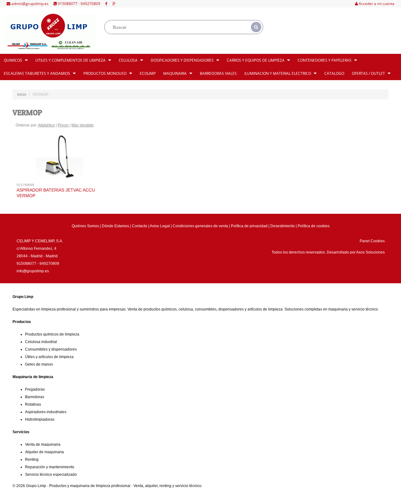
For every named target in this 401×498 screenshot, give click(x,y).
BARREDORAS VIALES (218, 73)
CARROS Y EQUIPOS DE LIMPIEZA (255, 60)
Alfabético (46, 125)
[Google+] (114, 4)
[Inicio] (50, 31)
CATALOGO (334, 73)
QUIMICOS (13, 60)
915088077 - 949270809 (78, 3)
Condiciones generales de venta (200, 226)
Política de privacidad (249, 226)
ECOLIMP (148, 73)
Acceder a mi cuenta (376, 3)
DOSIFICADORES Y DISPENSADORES (182, 60)
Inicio (21, 94)
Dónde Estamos (115, 226)
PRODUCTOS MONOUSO (105, 73)
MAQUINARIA (175, 73)
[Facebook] (106, 4)
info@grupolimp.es (33, 271)
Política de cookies (314, 226)
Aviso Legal (160, 226)
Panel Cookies (372, 241)
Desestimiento (282, 226)
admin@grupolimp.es (29, 3)
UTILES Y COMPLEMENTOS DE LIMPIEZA (70, 60)
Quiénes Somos (85, 226)
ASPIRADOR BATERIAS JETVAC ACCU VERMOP (56, 192)
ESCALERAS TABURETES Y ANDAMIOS (37, 73)
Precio (63, 125)
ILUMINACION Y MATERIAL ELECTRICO (277, 73)
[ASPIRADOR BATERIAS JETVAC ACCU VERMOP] (60, 159)
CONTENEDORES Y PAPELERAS (325, 60)
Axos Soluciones (370, 252)
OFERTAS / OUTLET (368, 73)
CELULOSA (128, 60)
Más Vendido (82, 125)
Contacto (139, 226)
